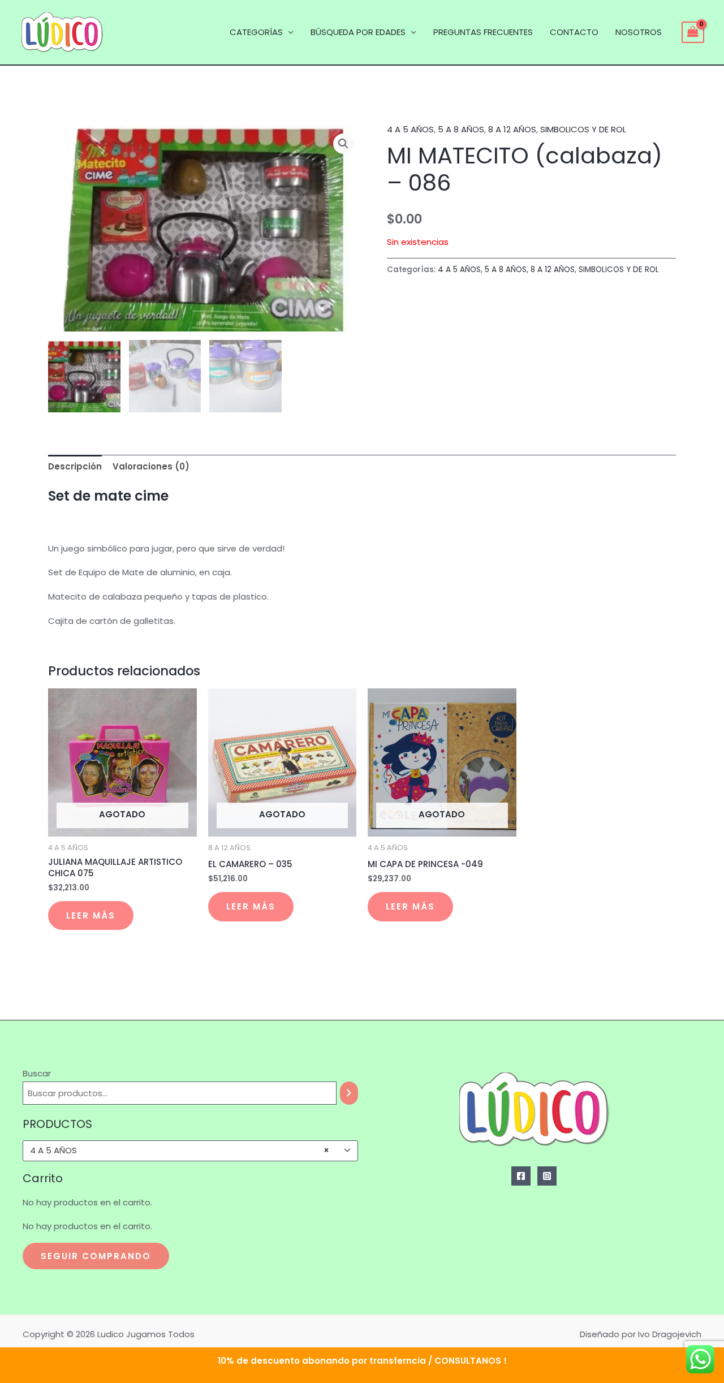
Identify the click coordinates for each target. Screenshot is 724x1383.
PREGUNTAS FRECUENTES (483, 32)
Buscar (37, 1073)
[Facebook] (521, 1176)
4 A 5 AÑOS (410, 129)
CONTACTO (574, 32)
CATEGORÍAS (256, 32)
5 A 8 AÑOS (461, 129)
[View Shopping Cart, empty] (693, 32)
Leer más (90, 915)
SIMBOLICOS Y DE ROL (583, 129)
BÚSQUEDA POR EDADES (358, 32)
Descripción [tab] (75, 466)
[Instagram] (547, 1176)
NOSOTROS (638, 32)
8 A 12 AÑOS (512, 129)
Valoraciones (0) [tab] (151, 466)
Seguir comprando (96, 1256)
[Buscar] (349, 1093)
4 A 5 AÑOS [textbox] (179, 1150)
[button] (343, 143)
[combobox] (190, 1150)
